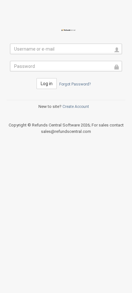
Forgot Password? (75, 84)
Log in (47, 83)
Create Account (75, 106)
